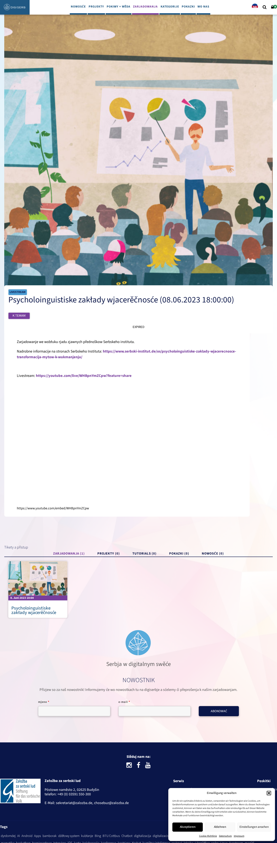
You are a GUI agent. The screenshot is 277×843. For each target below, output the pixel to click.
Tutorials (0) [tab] (144, 553)
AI (18, 835)
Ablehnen (220, 827)
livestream (18, 292)
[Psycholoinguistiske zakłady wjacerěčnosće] (37, 578)
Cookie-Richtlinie (208, 836)
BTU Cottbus (111, 835)
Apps (37, 835)
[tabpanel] (138, 589)
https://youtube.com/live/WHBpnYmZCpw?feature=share (84, 375)
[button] (269, 793)
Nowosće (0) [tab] (213, 553)
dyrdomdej (8, 835)
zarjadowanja (145, 6)
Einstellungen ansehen (254, 827)
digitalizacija (142, 835)
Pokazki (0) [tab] (179, 553)
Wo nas (203, 6)
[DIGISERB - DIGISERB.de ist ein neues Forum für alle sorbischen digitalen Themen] (15, 11)
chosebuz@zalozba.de (111, 802)
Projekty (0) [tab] (108, 553)
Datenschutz (225, 836)
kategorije (170, 6)
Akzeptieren (187, 827)
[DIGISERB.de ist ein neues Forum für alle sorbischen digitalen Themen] (20, 792)
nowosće (78, 6)
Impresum (239, 836)
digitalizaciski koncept (168, 835)
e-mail (124, 702)
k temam (19, 315)
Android (26, 835)
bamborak (50, 835)
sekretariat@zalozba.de (74, 802)
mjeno (43, 702)
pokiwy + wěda (118, 6)
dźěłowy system (68, 835)
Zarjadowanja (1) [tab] (69, 553)
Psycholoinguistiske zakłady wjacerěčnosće (33, 610)
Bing (98, 835)
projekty (96, 6)
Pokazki (188, 6)
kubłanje (87, 835)
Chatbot (126, 835)
